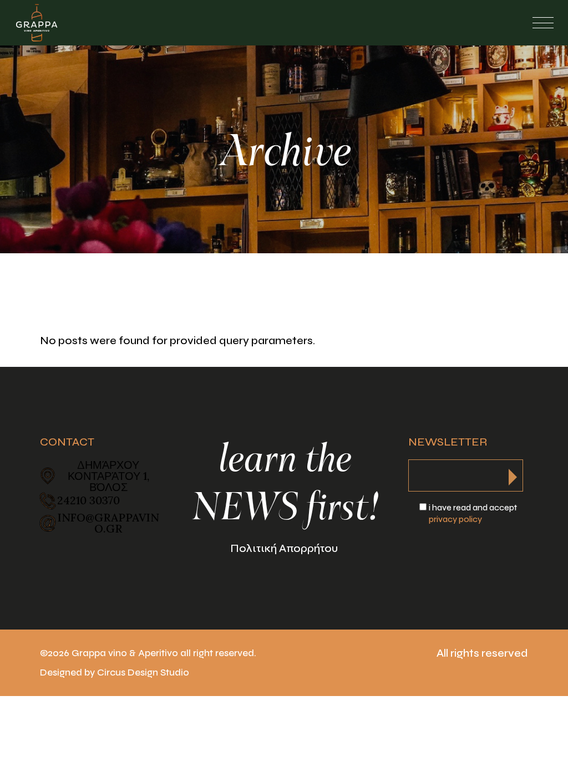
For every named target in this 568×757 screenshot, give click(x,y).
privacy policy (455, 519)
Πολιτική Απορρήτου (284, 548)
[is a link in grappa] (36, 22)
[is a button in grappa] (513, 474)
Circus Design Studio (143, 672)
